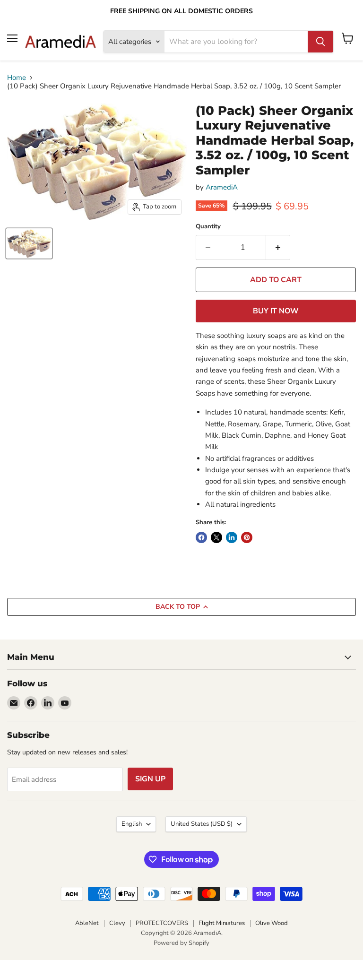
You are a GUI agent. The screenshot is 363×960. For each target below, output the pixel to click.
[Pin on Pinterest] (246, 537)
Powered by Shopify (181, 943)
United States (202, 824)
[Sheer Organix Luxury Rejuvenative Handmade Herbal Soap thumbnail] (29, 243)
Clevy (117, 923)
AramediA (222, 187)
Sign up (150, 779)
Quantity (208, 226)
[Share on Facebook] (201, 537)
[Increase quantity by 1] (278, 247)
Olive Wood (271, 923)
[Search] (320, 41)
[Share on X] (216, 537)
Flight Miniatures (222, 923)
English (131, 824)
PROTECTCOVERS (162, 923)
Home (16, 78)
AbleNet (87, 923)
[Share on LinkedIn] (231, 537)
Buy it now (276, 311)
